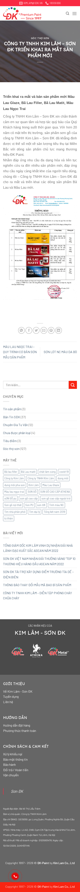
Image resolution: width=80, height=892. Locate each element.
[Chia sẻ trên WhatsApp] (21, 330)
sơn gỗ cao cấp (29, 498)
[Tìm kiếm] (67, 13)
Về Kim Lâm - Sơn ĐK (17, 691)
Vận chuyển (11, 775)
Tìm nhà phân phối (14, 511)
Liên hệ (8, 702)
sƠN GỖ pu (10, 498)
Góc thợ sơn (40, 38)
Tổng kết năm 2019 (54, 511)
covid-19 (64, 471)
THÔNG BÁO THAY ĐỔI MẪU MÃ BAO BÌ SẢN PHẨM (37, 585)
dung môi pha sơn (14, 485)
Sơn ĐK (17, 791)
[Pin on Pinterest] (51, 330)
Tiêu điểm (10, 441)
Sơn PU (29, 505)
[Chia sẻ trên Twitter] (36, 330)
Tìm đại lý (34, 511)
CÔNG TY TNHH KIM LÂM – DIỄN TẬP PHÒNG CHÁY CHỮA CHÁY (37, 595)
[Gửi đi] (73, 385)
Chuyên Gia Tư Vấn (15, 425)
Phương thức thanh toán (19, 731)
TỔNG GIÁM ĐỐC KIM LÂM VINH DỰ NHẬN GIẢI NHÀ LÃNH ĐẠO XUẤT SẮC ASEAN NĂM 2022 (38, 548)
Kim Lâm (34, 485)
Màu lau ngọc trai (14, 491)
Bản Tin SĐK (11, 417)
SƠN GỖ (32, 491)
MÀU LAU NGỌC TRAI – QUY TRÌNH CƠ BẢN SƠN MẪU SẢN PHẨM (20, 352)
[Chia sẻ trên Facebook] (28, 330)
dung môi (63, 478)
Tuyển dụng (11, 696)
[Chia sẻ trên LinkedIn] (58, 330)
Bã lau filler (10, 471)
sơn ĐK (41, 505)
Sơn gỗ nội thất (13, 505)
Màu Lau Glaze (50, 485)
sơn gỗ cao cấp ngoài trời (56, 498)
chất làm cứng (47, 471)
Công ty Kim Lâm (14, 478)
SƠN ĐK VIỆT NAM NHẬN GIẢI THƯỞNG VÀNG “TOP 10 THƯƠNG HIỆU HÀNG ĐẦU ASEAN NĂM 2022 (39, 561)
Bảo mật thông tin (15, 759)
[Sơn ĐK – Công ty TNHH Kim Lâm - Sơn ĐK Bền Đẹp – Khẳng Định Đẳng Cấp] (23, 13)
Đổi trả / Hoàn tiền (15, 770)
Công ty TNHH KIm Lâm (40, 478)
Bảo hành (9, 764)
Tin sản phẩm (12, 409)
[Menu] (74, 13)
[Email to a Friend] (43, 330)
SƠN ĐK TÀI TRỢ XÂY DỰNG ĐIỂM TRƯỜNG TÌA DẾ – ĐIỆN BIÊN (38, 574)
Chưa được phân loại (17, 433)
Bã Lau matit (28, 471)
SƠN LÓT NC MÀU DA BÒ (60, 352)
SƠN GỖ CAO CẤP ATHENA (55, 491)
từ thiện (8, 518)
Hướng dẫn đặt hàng (16, 725)
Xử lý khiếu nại (12, 754)
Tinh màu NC (56, 505)
